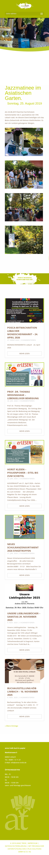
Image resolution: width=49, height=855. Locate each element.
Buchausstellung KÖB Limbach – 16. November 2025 (22, 691)
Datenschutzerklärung (16, 846)
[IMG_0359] (24, 188)
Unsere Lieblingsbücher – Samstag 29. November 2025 (23, 617)
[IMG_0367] (24, 254)
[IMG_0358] (24, 156)
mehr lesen (24, 353)
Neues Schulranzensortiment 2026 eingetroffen (23, 547)
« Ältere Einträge (11, 726)
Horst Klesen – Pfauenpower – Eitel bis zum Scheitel (22, 473)
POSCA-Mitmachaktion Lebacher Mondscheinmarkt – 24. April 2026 (22, 332)
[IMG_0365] (24, 221)
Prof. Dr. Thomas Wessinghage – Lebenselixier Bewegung (23, 395)
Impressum (32, 843)
